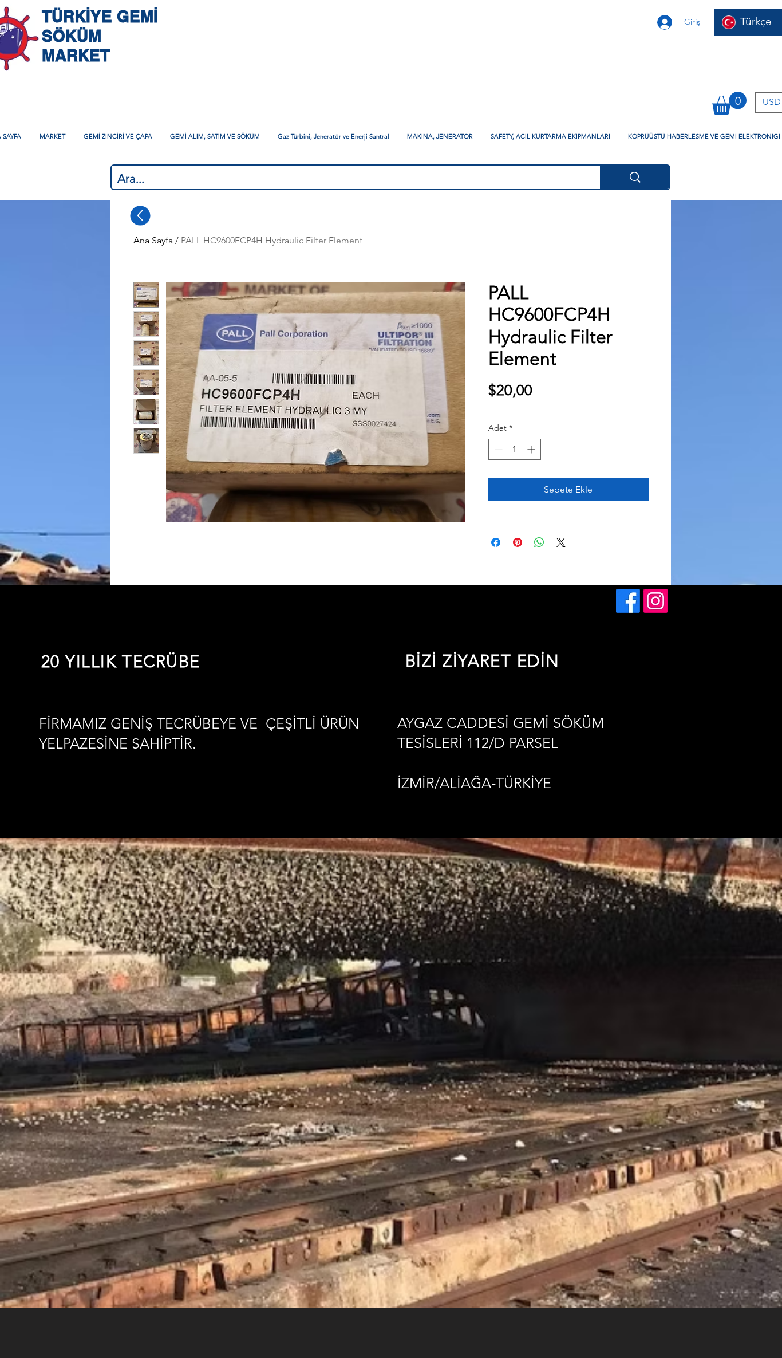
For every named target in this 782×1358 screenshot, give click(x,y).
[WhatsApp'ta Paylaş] (539, 542)
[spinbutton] (514, 449)
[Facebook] (628, 601)
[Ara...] (634, 177)
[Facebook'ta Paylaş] (496, 542)
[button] (729, 103)
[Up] (141, 215)
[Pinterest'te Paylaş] (517, 542)
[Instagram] (655, 601)
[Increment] (532, 449)
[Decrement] (497, 449)
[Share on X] (561, 542)
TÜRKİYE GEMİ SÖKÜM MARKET (100, 36)
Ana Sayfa (153, 240)
